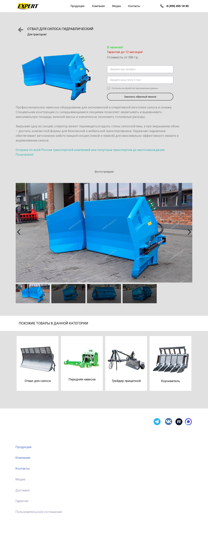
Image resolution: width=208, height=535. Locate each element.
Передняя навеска (82, 379)
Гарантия (21, 501)
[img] (21, 29)
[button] (18, 232)
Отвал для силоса (38, 381)
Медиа (116, 6)
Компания (98, 6)
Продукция (77, 6)
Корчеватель (170, 381)
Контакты (134, 6)
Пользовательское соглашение (38, 512)
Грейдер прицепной (126, 381)
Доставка (22, 490)
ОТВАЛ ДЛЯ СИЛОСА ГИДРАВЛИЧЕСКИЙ (60, 29)
